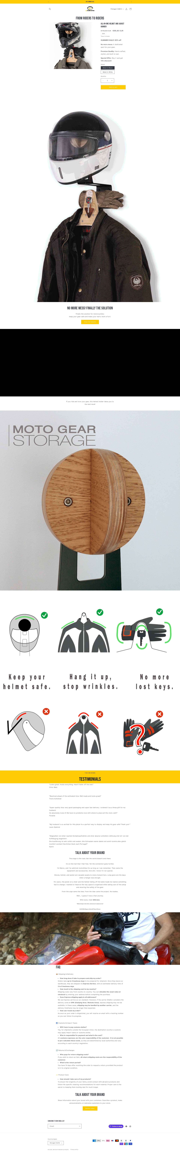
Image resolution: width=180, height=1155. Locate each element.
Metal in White (108, 72)
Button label (90, 1108)
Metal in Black (108, 68)
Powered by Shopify (63, 1149)
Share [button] (104, 95)
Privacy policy (74, 1149)
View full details (118, 95)
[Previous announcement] (48, 2)
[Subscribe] (79, 1126)
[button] (50, 9)
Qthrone (55, 1149)
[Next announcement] (131, 2)
